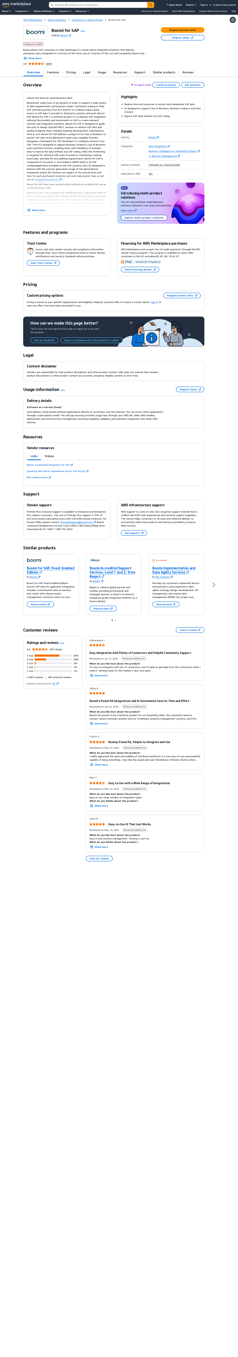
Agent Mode (175, 4)
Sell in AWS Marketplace (183, 11)
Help (234, 11)
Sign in (204, 4)
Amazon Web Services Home (213, 11)
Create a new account (224, 4)
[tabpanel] (114, 471)
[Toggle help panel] (233, 20)
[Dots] (112, 620)
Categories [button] (21, 11)
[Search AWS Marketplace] (150, 5)
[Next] (214, 584)
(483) (49, 63)
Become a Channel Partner (155, 11)
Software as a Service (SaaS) (164, 164)
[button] (82, 31)
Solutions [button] (64, 11)
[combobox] (98, 5)
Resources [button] (81, 11)
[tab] (33, 72)
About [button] (5, 11)
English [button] (190, 4)
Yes (151, 173)
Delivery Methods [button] (43, 11)
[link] (117, 20)
